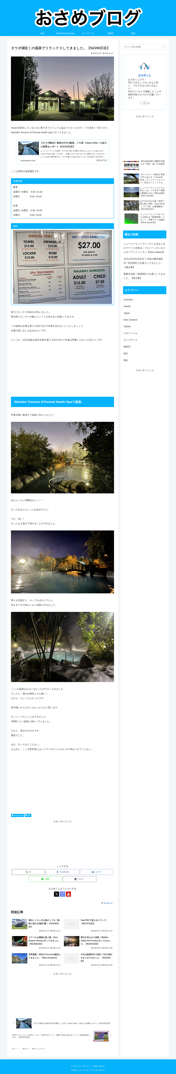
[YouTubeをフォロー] (68, 894)
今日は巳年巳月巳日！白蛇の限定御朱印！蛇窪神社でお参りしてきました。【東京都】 (143, 263)
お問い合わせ (98, 1066)
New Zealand (18, 815)
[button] (79, 879)
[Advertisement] (62, 369)
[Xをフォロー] (56, 894)
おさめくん (144, 75)
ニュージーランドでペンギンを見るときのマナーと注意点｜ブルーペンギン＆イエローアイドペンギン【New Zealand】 (144, 248)
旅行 (29, 815)
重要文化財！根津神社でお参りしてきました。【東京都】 (144, 276)
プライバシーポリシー (81, 1066)
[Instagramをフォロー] (62, 894)
